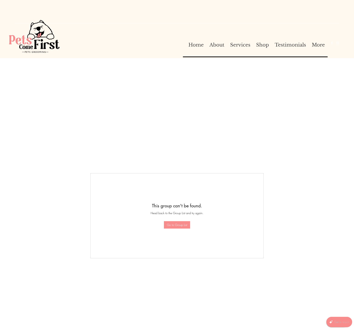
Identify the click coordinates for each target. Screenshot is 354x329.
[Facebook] (332, 43)
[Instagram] (337, 43)
